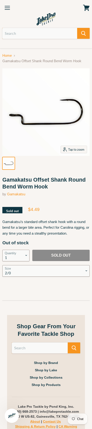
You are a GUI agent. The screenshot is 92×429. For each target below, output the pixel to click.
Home (7, 55)
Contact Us (52, 421)
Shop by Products (46, 385)
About (35, 421)
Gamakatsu (16, 194)
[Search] (83, 33)
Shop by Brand (46, 363)
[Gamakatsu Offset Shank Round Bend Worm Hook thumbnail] (9, 163)
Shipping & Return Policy (35, 426)
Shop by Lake (46, 370)
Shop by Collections (46, 377)
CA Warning (68, 426)
